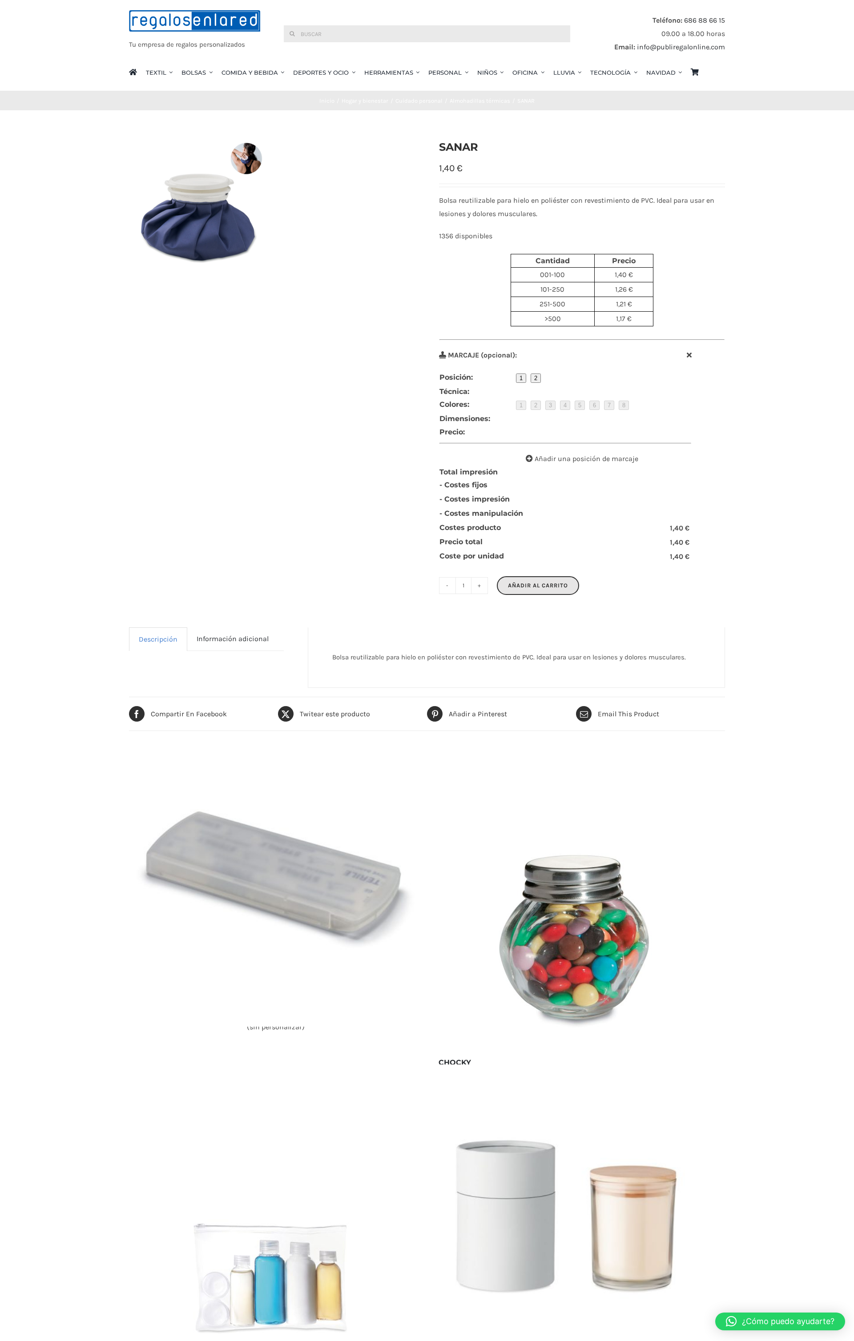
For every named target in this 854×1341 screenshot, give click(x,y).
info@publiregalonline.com (681, 47)
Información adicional (233, 638)
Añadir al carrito (538, 585)
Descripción (158, 639)
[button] (780, 1321)
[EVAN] (275, 880)
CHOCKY (455, 1062)
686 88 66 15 (704, 20)
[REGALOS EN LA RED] (194, 33)
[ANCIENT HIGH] (578, 1210)
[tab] (158, 639)
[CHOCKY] (578, 936)
